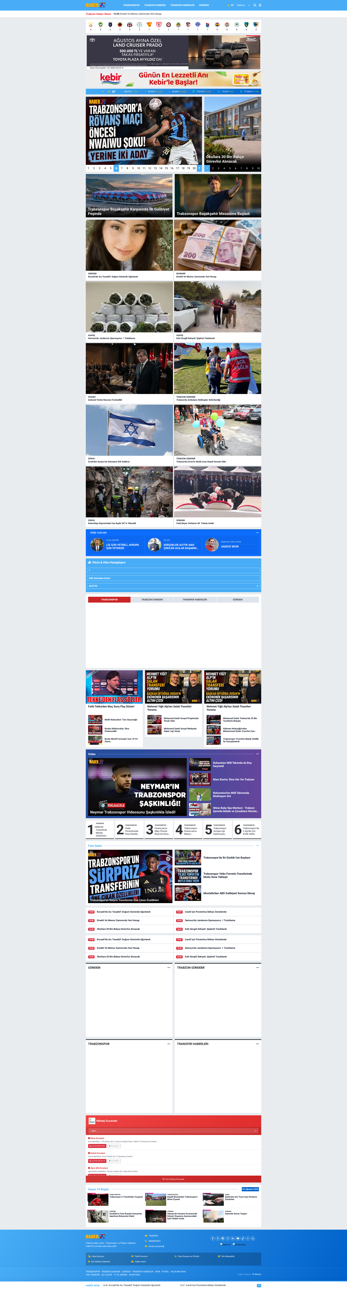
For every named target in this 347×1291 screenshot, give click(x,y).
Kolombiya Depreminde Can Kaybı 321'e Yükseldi (112, 523)
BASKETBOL (134, 1275)
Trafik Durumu (141, 1256)
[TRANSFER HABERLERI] (257, 1043)
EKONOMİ (180, 273)
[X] (218, 1238)
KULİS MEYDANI (178, 1271)
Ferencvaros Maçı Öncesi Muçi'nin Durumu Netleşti (163, 831)
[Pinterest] (223, 1238)
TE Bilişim (256, 1274)
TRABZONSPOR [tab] (109, 599)
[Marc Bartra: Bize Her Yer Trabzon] (200, 779)
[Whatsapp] (248, 1238)
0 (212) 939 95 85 (98, 1146)
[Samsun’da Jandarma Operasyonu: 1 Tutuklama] (129, 306)
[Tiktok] (243, 1238)
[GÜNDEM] (169, 967)
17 (177, 168)
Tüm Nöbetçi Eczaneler (174, 1179)
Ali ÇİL (167, 540)
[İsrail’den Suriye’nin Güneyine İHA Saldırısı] (129, 430)
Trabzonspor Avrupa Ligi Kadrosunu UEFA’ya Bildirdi (221, 831)
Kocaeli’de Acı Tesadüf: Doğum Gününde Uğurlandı (113, 276)
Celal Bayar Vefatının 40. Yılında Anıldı (195, 523)
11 (144, 168)
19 (188, 168)
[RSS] (253, 1238)
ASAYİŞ (91, 335)
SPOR (157, 1271)
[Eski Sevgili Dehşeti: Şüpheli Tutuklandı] (217, 306)
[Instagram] (228, 1238)
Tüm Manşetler (228, 1256)
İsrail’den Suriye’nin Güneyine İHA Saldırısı (109, 461)
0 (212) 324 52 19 (98, 1161)
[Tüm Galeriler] (257, 845)
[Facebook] (213, 1238)
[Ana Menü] (258, 5)
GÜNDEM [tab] (237, 599)
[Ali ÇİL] (154, 544)
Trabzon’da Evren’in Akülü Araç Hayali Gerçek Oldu (201, 461)
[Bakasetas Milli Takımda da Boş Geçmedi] (200, 764)
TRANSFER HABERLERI (182, 5)
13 (155, 168)
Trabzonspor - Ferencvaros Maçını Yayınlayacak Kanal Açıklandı (192, 831)
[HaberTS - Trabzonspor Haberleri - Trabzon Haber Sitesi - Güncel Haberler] (96, 5)
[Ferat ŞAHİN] (97, 544)
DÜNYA (91, 458)
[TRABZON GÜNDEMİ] (257, 967)
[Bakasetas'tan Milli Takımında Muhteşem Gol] (200, 794)
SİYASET (92, 397)
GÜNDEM (204, 5)
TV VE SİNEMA (120, 1275)
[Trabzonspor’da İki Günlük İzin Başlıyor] (188, 857)
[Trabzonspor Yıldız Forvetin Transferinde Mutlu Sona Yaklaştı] (188, 875)
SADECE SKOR (230, 546)
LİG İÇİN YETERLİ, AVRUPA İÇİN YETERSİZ (122, 546)
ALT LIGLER (106, 1275)
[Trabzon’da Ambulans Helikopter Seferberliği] (217, 368)
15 (166, 168)
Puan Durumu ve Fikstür (188, 1256)
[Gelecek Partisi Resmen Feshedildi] (129, 368)
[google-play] (239, 1244)
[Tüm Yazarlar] (257, 532)
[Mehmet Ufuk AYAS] (212, 544)
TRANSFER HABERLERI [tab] (195, 599)
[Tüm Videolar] (257, 754)
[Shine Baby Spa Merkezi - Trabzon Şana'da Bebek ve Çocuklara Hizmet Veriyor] (200, 809)
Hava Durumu (98, 1256)
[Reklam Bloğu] (173, 52)
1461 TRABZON (93, 1275)
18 (182, 168)
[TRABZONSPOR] (169, 1043)
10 (138, 168)
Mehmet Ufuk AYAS (231, 541)
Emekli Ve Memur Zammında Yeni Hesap (196, 276)
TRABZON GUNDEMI (155, 5)
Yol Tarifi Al (115, 1146)
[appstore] (225, 1244)
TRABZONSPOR (131, 5)
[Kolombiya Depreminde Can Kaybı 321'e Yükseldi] (129, 492)
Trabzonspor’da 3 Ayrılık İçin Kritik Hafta (251, 831)
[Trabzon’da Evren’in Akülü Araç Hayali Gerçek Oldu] (217, 430)
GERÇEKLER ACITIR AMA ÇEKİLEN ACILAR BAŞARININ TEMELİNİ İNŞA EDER (181, 546)
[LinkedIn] (233, 1238)
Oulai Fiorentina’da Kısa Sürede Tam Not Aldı (132, 831)
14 (160, 168)
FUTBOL (165, 1271)
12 (149, 168)
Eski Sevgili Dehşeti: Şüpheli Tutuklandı (136, 13)
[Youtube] (238, 1238)
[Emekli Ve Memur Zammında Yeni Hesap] (217, 245)
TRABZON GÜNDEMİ (185, 397)
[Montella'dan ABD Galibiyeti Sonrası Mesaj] (188, 893)
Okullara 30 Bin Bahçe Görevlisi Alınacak (118, 929)
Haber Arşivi (140, 1261)
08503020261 (155, 1241)
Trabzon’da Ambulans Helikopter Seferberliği (198, 400)
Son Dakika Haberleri (100, 1261)
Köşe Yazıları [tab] (98, 532)
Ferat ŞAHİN (112, 540)
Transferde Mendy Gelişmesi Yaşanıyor (101, 832)
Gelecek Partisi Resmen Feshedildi (105, 400)
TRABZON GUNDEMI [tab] (152, 599)
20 (194, 168)
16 (171, 168)
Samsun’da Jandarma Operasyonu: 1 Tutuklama (111, 338)
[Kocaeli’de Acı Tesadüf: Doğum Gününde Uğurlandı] (129, 245)
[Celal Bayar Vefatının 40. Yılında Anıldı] (217, 492)
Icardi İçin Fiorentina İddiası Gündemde (205, 911)
